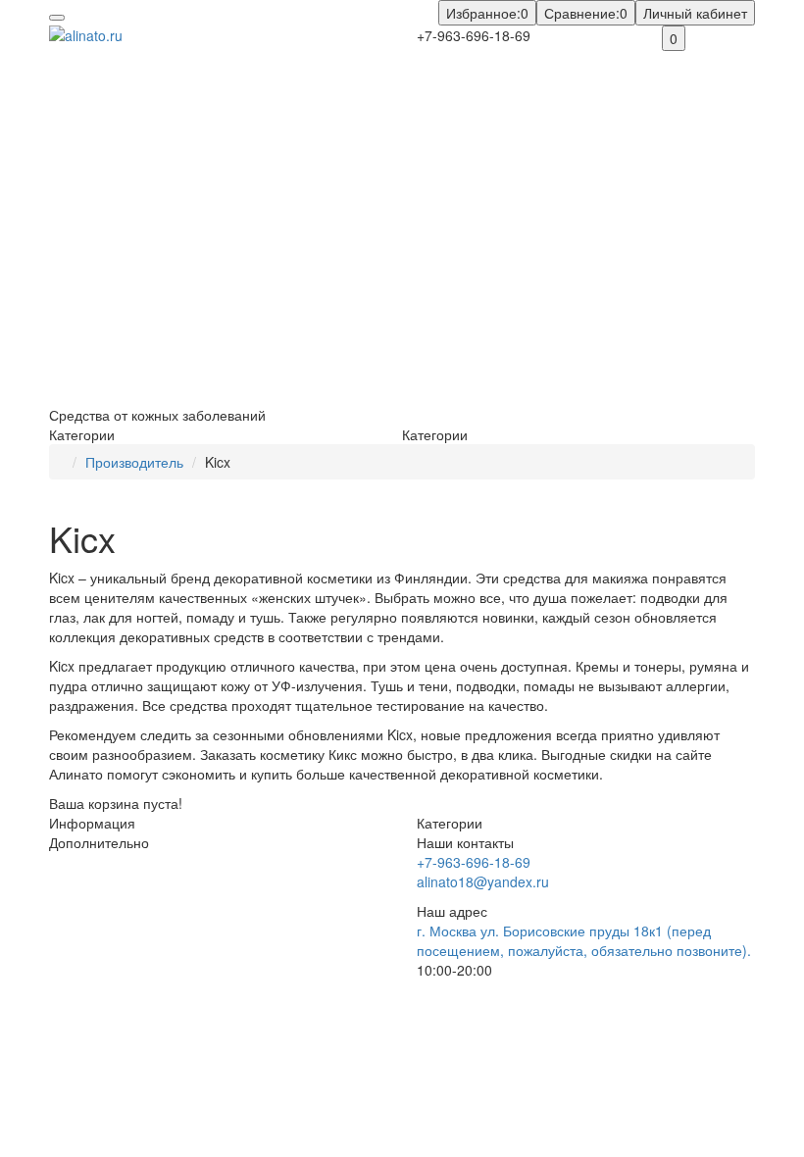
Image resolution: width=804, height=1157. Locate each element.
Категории (449, 822)
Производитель (134, 462)
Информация (92, 822)
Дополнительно (99, 842)
